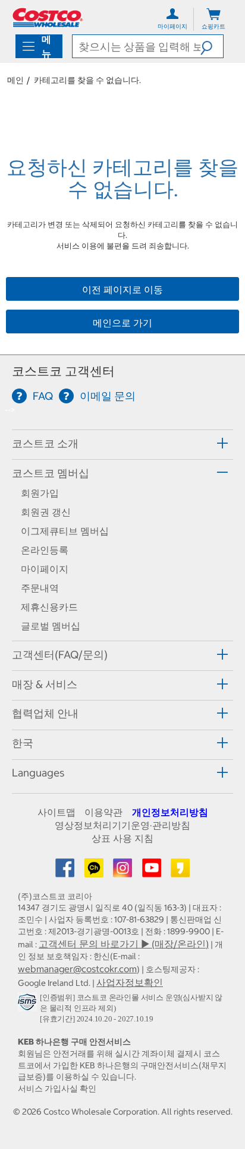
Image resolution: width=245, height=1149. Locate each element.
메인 (15, 80)
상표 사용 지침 (122, 838)
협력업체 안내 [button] (45, 713)
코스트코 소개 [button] (45, 443)
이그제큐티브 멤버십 (65, 531)
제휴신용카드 (49, 607)
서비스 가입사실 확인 (57, 1088)
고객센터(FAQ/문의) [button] (60, 654)
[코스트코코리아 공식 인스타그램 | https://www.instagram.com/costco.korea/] (123, 871)
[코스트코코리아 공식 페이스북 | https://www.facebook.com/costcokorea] (66, 871)
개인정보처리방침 (170, 812)
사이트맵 (56, 812)
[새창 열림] (29, 1004)
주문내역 (40, 588)
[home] (47, 17)
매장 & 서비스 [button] (44, 684)
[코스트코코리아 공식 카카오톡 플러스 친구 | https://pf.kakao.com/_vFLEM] (95, 871)
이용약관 (103, 812)
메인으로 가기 (122, 323)
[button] (211, 46)
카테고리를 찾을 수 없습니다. (87, 80)
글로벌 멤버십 (50, 626)
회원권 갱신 (46, 512)
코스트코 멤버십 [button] (50, 473)
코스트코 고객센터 (63, 371)
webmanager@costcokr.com (77, 969)
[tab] (122, 442)
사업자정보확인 (129, 982)
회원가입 (40, 493)
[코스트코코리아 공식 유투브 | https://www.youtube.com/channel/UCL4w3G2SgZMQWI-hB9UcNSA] (153, 871)
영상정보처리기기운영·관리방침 (122, 825)
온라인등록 (44, 550)
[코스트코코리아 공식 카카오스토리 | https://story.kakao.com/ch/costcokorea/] (180, 871)
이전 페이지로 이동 (122, 289)
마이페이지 (44, 569)
